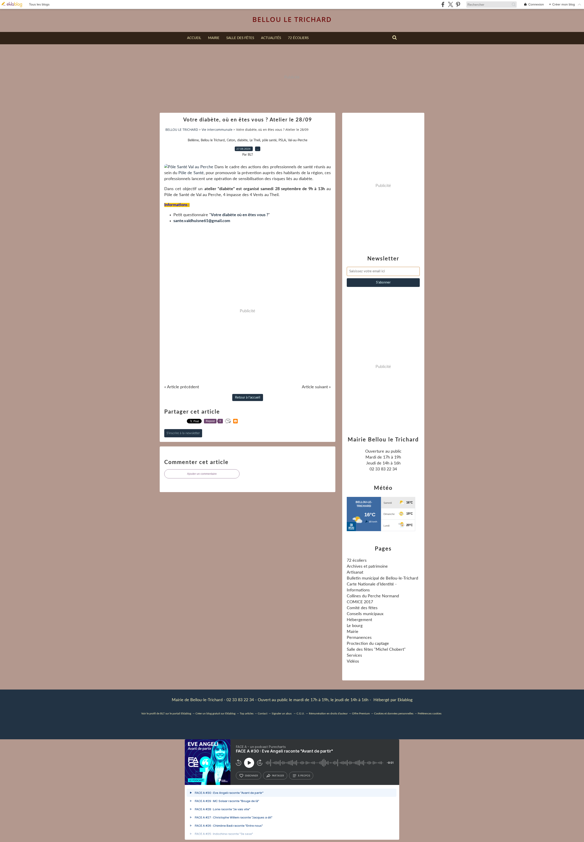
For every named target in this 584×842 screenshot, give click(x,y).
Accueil (194, 38)
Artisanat (355, 572)
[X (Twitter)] (450, 4)
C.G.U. (301, 713)
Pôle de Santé (190, 173)
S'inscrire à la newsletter (183, 433)
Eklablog (405, 700)
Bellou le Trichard (213, 140)
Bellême (193, 140)
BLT (162, 713)
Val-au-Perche (297, 140)
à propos (304, 775)
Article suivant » (316, 387)
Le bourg (354, 626)
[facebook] (443, 4)
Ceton (231, 140)
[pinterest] (458, 4)
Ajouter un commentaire (202, 473)
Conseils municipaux (365, 614)
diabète (242, 140)
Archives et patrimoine (367, 566)
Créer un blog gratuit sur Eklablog (215, 713)
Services (354, 655)
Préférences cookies (429, 713)
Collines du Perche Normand (373, 596)
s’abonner (251, 775)
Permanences (359, 638)
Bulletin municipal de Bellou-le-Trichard (382, 578)
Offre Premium (361, 713)
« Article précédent (181, 387)
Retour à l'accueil (247, 397)
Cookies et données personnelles (393, 713)
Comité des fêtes (362, 608)
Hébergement (359, 620)
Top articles (246, 713)
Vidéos (353, 661)
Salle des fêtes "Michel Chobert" (376, 650)
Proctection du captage (368, 644)
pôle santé (269, 140)
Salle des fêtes (240, 38)
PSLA (282, 140)
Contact (262, 713)
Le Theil (255, 140)
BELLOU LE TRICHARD (292, 19)
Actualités (271, 38)
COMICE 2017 (360, 602)
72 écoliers (298, 38)
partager (278, 775)
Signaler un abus (282, 713)
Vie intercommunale (217, 129)
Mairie (213, 38)
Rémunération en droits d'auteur (328, 713)
